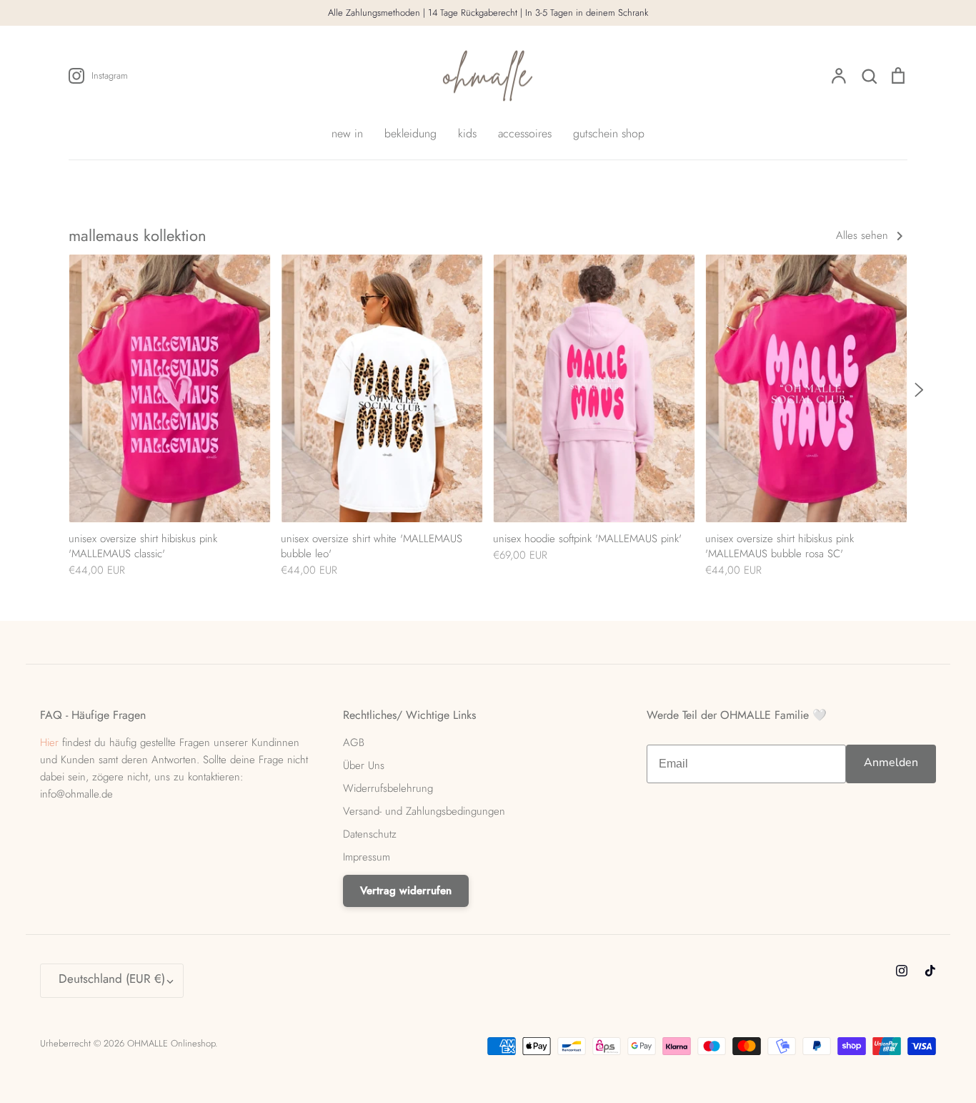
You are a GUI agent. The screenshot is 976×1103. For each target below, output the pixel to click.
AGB (353, 742)
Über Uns (363, 765)
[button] (61, 390)
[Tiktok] (930, 970)
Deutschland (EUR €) (112, 978)
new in (347, 133)
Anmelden (891, 762)
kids (467, 133)
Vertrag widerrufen (406, 890)
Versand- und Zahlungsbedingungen (424, 811)
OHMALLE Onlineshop (171, 1043)
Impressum (366, 857)
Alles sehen (864, 235)
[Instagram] (901, 970)
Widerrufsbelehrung (388, 788)
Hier (49, 742)
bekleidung (410, 133)
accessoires (525, 133)
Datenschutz (370, 834)
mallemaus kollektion (137, 235)
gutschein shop (608, 133)
